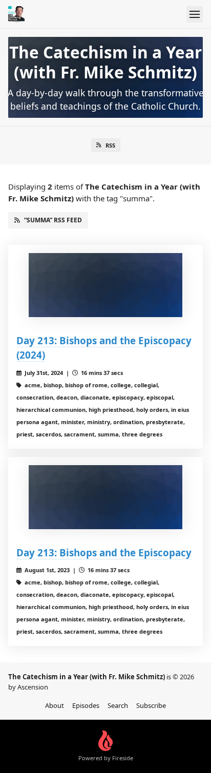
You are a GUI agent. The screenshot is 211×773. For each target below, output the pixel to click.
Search (118, 705)
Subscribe (151, 705)
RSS (110, 145)
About (54, 705)
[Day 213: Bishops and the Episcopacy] (105, 497)
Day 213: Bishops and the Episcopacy (104, 552)
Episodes (85, 705)
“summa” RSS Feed (53, 220)
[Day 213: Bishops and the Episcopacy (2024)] (105, 285)
